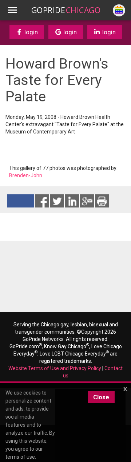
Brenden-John (25, 175)
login (30, 32)
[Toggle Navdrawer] (12, 10)
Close (101, 397)
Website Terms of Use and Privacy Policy (54, 368)
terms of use (20, 457)
